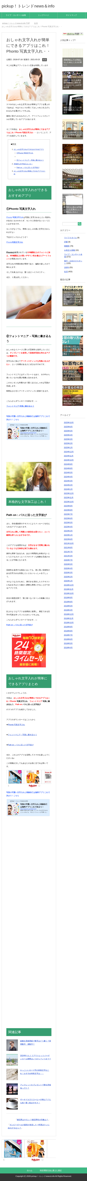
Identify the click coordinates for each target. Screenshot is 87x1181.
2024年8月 (68, 468)
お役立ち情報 (69, 250)
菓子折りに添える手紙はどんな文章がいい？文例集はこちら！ (73, 209)
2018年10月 (69, 623)
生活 (44, 59)
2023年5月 (68, 523)
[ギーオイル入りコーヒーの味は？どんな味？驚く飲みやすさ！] (12, 1103)
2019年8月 (68, 602)
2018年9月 (68, 627)
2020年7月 (68, 560)
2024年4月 (68, 477)
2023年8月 (68, 510)
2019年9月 (68, 598)
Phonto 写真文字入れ (16, 725)
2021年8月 (68, 548)
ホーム (29, 1170)
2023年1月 (68, 535)
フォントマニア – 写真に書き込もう (22, 735)
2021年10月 (69, 543)
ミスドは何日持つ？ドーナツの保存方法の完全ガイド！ (73, 134)
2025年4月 (68, 435)
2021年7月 (68, 552)
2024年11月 (68, 456)
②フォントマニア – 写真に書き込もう (30, 160)
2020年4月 (68, 568)
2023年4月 (68, 527)
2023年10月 (69, 502)
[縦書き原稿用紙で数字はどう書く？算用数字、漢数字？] (12, 1045)
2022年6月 (68, 539)
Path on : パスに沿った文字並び (28, 167)
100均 (66, 267)
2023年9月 (68, 506)
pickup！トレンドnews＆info (28, 6)
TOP (17, 23)
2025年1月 (68, 448)
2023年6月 (68, 518)
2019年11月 (68, 589)
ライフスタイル (70, 238)
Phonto (9, 217)
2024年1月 (68, 489)
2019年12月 (69, 585)
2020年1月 (68, 581)
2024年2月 (68, 485)
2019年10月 (69, 593)
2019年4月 (68, 610)
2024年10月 (69, 460)
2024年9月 (68, 464)
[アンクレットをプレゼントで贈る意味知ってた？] (12, 1089)
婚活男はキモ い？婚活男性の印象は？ (32, 1120)
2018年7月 (68, 635)
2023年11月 (68, 498)
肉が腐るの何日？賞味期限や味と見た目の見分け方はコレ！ (73, 401)
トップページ (43, 15)
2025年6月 (68, 427)
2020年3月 (68, 573)
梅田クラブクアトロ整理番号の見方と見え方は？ (73, 109)
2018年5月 (68, 643)
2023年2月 (68, 531)
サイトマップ (71, 15)
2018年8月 (68, 631)
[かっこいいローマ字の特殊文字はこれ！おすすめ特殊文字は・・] (12, 1074)
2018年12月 (69, 614)
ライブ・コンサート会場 (16, 15)
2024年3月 (68, 481)
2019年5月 (68, 606)
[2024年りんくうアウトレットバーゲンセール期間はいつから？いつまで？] (12, 1059)
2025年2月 (68, 443)
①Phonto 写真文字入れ (25, 153)
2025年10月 (69, 423)
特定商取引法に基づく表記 (51, 1170)
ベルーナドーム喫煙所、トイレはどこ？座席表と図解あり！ (73, 184)
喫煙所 (67, 246)
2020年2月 (68, 577)
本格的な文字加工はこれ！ (23, 164)
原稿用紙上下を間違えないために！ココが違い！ (73, 62)
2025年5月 (68, 431)
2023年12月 (69, 493)
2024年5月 (68, 473)
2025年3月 (68, 439)
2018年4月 (68, 648)
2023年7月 (68, 514)
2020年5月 (68, 564)
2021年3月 (68, 556)
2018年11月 (68, 618)
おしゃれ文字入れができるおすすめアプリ (29, 149)
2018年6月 (68, 639)
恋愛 (66, 242)
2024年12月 (69, 452)
